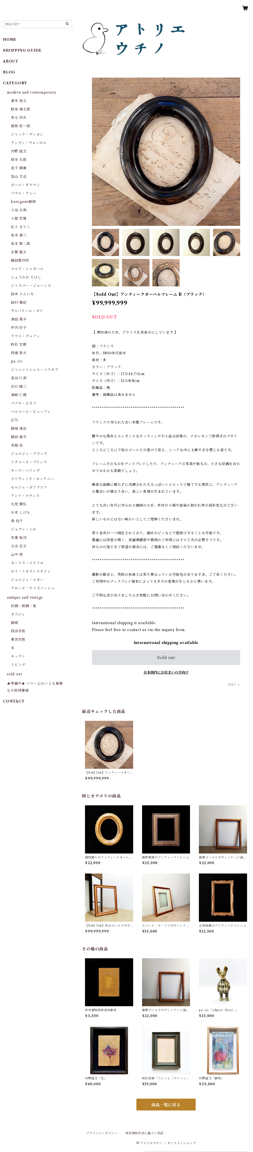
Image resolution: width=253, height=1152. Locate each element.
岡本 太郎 (19, 159)
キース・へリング (25, 470)
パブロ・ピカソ (24, 403)
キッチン (18, 656)
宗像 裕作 (19, 537)
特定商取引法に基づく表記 (145, 1133)
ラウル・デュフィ (25, 336)
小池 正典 (19, 210)
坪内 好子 (19, 327)
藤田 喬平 (19, 437)
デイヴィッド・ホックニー (32, 479)
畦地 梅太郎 (20, 109)
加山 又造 (19, 176)
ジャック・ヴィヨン (27, 134)
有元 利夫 (19, 117)
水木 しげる (20, 512)
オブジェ (18, 614)
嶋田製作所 (20, 260)
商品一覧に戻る (166, 1104)
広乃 (14, 420)
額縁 (14, 622)
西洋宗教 (18, 631)
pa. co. (17, 361)
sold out (14, 674)
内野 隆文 (19, 151)
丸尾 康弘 (19, 504)
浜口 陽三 (19, 386)
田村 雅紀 (19, 302)
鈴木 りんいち (22, 294)
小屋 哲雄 (19, 218)
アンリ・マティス (25, 495)
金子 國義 (19, 168)
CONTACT (14, 701)
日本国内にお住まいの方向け (166, 672)
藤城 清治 (19, 428)
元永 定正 (19, 546)
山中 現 (17, 554)
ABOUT (10, 61)
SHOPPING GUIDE (22, 50)
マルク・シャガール (27, 269)
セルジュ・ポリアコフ (29, 487)
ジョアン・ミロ (23, 529)
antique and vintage (25, 597)
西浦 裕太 (19, 353)
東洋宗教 (18, 639)
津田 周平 (19, 319)
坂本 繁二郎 (20, 243)
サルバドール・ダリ (27, 311)
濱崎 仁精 (19, 395)
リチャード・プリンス (29, 462)
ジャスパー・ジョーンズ (31, 285)
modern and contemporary (31, 92)
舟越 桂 (17, 445)
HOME (10, 39)
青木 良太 (19, 101)
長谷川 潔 (19, 378)
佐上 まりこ (20, 227)
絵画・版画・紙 (24, 606)
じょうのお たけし (26, 277)
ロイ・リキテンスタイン (31, 571)
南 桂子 (17, 521)
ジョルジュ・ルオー (27, 579)
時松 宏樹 (19, 344)
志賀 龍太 (19, 252)
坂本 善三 (19, 235)
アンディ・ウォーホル (29, 143)
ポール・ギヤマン (25, 185)
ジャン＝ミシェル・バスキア (34, 369)
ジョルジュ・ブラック (29, 453)
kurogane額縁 (23, 201)
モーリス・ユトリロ (27, 563)
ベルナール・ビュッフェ (31, 411)
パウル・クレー (24, 193)
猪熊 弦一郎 (20, 126)
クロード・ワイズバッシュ (33, 588)
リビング (18, 664)
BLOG (9, 72)
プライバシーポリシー (102, 1133)
